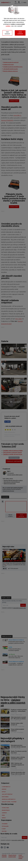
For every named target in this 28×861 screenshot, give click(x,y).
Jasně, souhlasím (20, 33)
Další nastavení (7, 33)
